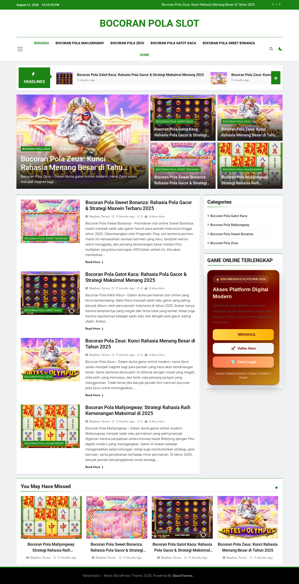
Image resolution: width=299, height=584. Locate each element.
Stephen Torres (99, 216)
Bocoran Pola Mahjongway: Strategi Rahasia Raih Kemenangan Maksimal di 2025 (249, 183)
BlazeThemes (183, 575)
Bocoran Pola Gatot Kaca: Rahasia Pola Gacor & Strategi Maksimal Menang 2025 (110, 75)
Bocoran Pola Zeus (127, 43)
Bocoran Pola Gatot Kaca (173, 43)
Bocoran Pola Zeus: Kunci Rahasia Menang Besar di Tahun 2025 (208, 5)
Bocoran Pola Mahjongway (80, 43)
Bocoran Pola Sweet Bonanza (229, 43)
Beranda (41, 43)
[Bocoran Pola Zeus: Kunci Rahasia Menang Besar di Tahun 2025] (189, 80)
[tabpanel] (51, 528)
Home (144, 55)
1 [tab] (276, 488)
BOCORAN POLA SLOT (149, 23)
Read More (92, 262)
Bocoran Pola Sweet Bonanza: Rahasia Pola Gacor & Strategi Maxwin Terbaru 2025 (180, 183)
